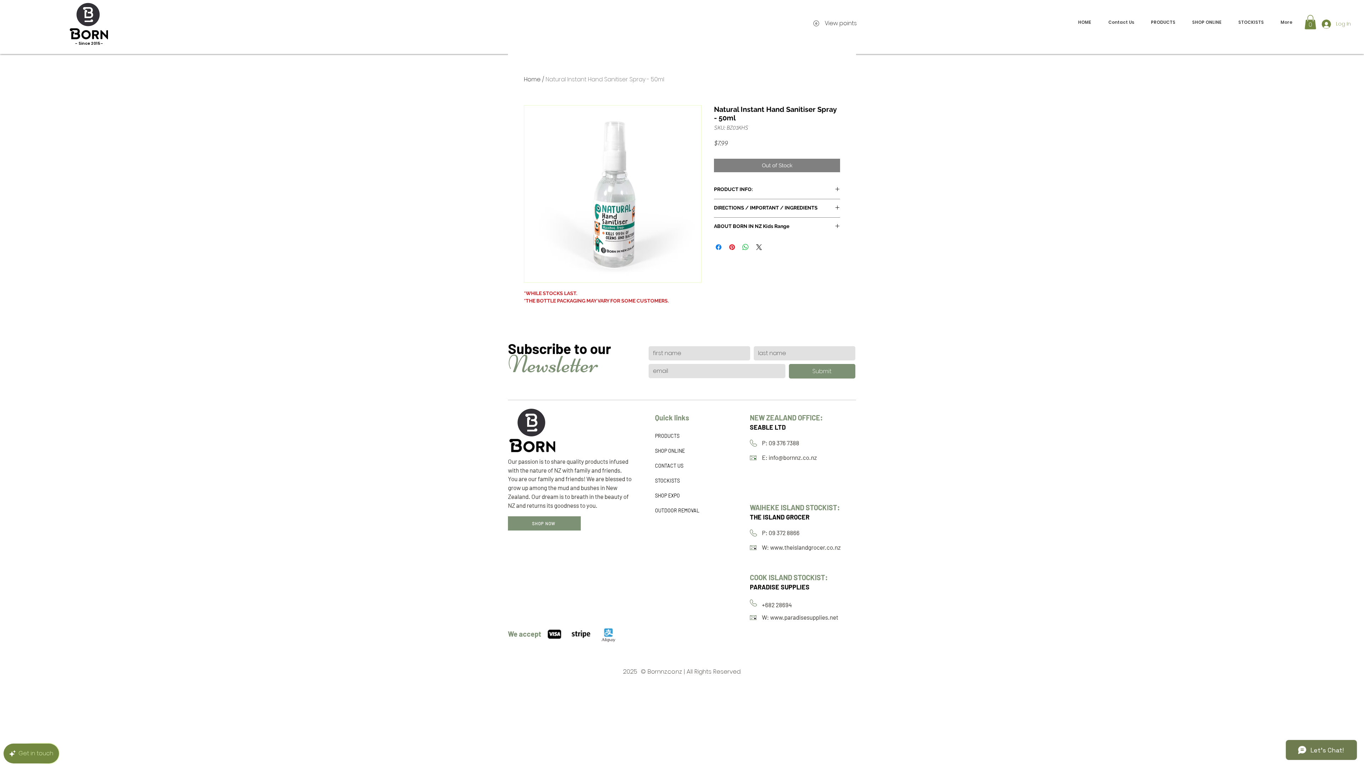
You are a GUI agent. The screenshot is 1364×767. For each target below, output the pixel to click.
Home (532, 79)
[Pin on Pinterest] (732, 247)
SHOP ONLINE (670, 451)
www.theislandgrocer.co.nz (805, 547)
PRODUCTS (667, 436)
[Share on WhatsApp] (745, 247)
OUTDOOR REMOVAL (677, 510)
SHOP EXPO (667, 496)
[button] (1310, 22)
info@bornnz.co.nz (793, 457)
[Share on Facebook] (718, 247)
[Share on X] (759, 247)
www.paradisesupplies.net (804, 617)
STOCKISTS (667, 481)
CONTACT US (669, 466)
